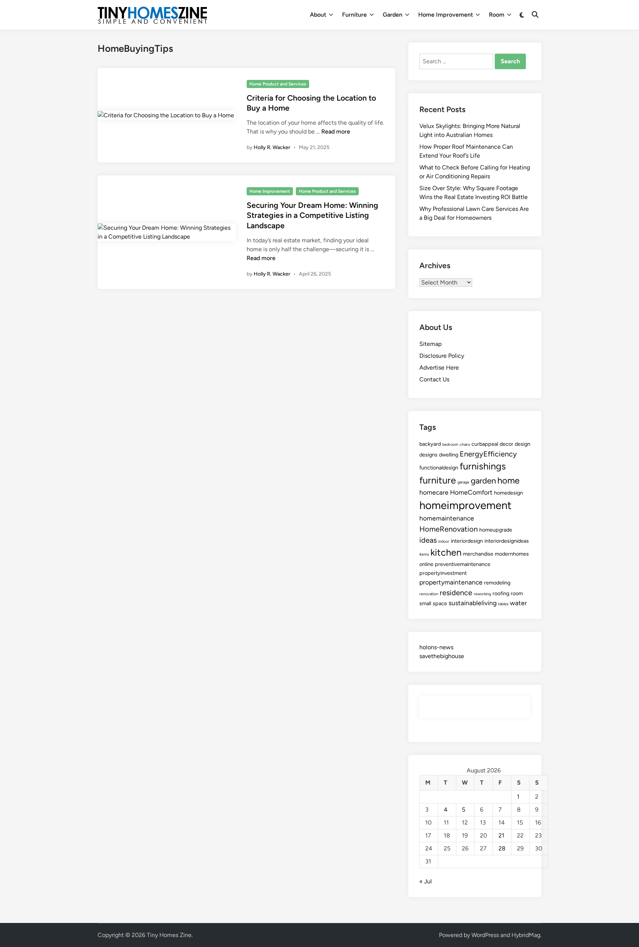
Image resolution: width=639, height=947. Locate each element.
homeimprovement (465, 505)
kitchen (446, 552)
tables (503, 603)
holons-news (436, 647)
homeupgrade (495, 529)
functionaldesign (438, 467)
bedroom (450, 444)
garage (463, 482)
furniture (437, 480)
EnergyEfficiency (488, 453)
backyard (430, 444)
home (508, 480)
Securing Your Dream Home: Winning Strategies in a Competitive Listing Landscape (312, 215)
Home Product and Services (277, 84)
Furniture (354, 14)
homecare (434, 492)
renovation (428, 594)
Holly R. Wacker (272, 147)
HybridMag (525, 934)
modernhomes (512, 553)
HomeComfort (471, 492)
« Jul (425, 881)
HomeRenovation (448, 529)
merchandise (478, 553)
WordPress (485, 934)
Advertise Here (439, 367)
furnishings (483, 466)
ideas (428, 540)
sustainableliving (473, 603)
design (522, 444)
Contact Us (434, 379)
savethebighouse (441, 656)
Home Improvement (445, 14)
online (426, 564)
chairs (465, 444)
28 (502, 848)
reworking (482, 594)
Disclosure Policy (441, 355)
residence (456, 592)
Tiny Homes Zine (169, 934)
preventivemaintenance (462, 564)
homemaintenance (446, 518)
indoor (443, 541)
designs (428, 454)
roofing (501, 593)
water (518, 603)
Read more (335, 131)
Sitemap (430, 343)
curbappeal (484, 444)
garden (483, 481)
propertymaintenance (451, 582)
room (517, 593)
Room (496, 14)
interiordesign (467, 540)
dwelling (448, 454)
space (440, 603)
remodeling (497, 582)
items (424, 554)
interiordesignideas (506, 540)
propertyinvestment (443, 573)
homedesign (508, 492)
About (318, 14)
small (425, 603)
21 (501, 835)
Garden (392, 14)
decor (506, 444)
